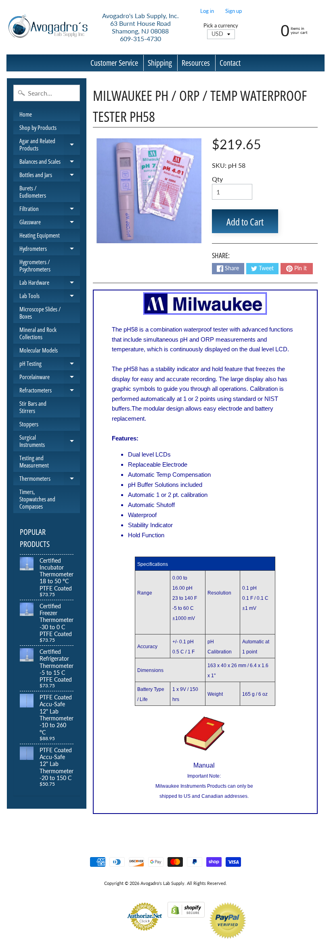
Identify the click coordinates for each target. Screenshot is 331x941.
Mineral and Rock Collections (38, 333)
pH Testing (49, 364)
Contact (230, 62)
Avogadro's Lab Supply (162, 883)
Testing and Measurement (34, 461)
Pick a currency (220, 26)
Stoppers (28, 424)
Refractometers (49, 391)
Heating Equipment (39, 235)
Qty (217, 179)
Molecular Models (38, 350)
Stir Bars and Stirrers (32, 407)
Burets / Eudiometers (32, 191)
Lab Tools (49, 297)
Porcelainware (49, 378)
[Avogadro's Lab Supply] (47, 27)
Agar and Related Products (49, 144)
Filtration (49, 209)
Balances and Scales (49, 162)
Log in (207, 11)
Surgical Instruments (49, 441)
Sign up (233, 11)
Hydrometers (49, 249)
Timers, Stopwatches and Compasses (37, 499)
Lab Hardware (49, 283)
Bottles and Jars (49, 176)
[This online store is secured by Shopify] (186, 912)
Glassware (49, 223)
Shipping (160, 62)
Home (25, 114)
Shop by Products (38, 127)
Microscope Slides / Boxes (40, 312)
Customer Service (114, 62)
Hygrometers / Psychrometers (34, 265)
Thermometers (49, 479)
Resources (196, 62)
